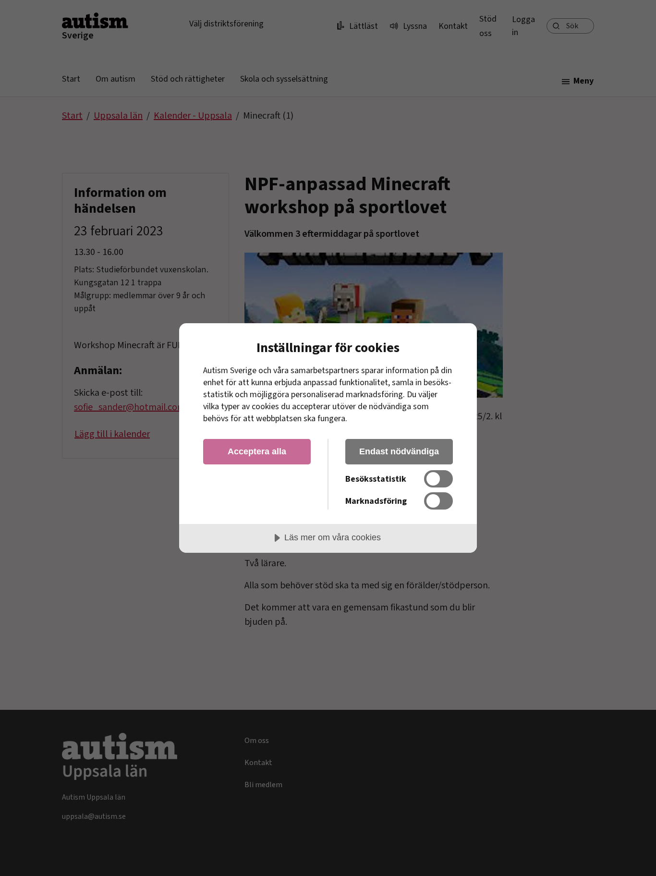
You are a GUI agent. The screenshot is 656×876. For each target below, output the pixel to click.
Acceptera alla (257, 451)
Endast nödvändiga (399, 451)
